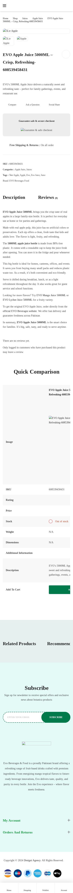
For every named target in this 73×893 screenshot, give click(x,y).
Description (14, 197)
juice (43, 175)
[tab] (17, 197)
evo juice (35, 175)
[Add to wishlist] (66, 54)
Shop (15, 18)
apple (22, 175)
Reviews (48, 197)
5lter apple (14, 175)
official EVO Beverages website (20, 311)
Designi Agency (32, 860)
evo (28, 175)
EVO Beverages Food (19, 180)
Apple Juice (37, 18)
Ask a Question (32, 104)
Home (5, 18)
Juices (25, 18)
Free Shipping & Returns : (25, 145)
